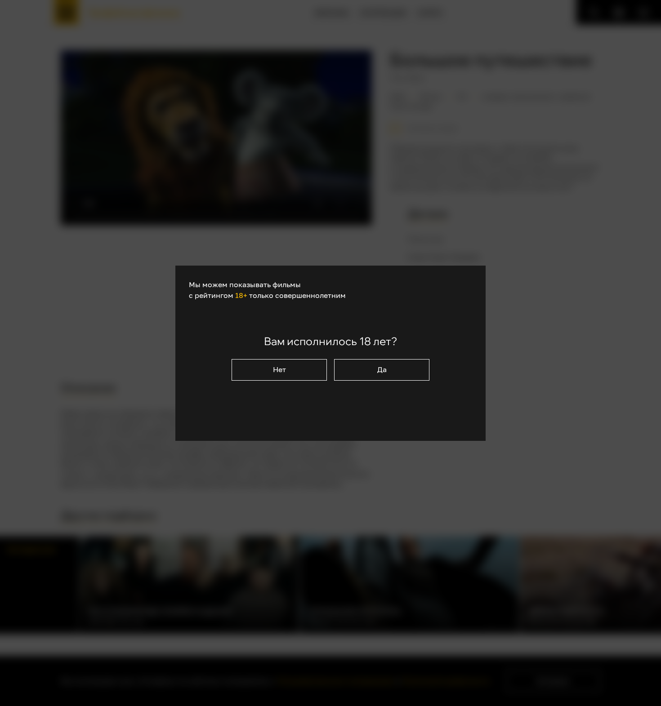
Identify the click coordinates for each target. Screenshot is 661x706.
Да (382, 369)
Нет (279, 369)
